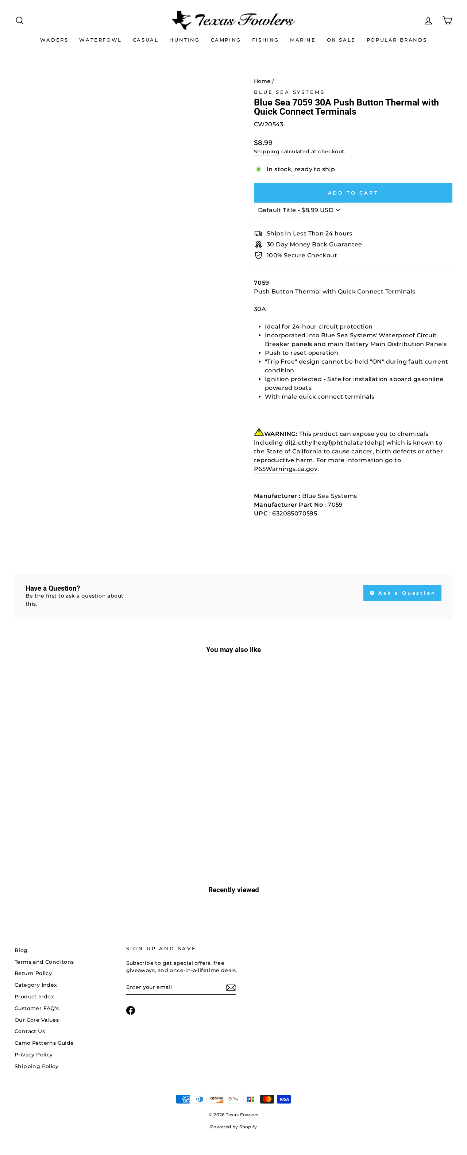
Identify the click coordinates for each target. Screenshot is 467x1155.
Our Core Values (37, 1020)
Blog (21, 950)
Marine (303, 40)
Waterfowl (100, 40)
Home (262, 81)
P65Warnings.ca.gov (285, 468)
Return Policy (33, 973)
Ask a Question (406, 593)
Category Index (36, 985)
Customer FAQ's (37, 1008)
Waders (54, 40)
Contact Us (30, 1031)
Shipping (266, 151)
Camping (226, 40)
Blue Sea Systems (289, 92)
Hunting (184, 40)
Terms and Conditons (44, 962)
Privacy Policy (34, 1055)
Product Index (34, 996)
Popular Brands (397, 40)
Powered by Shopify (233, 1126)
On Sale (341, 40)
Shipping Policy (36, 1066)
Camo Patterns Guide (44, 1043)
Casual (146, 40)
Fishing (265, 40)
